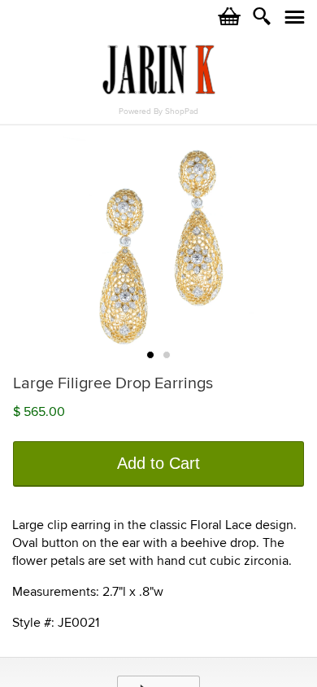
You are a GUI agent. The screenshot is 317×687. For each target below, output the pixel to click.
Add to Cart (158, 463)
